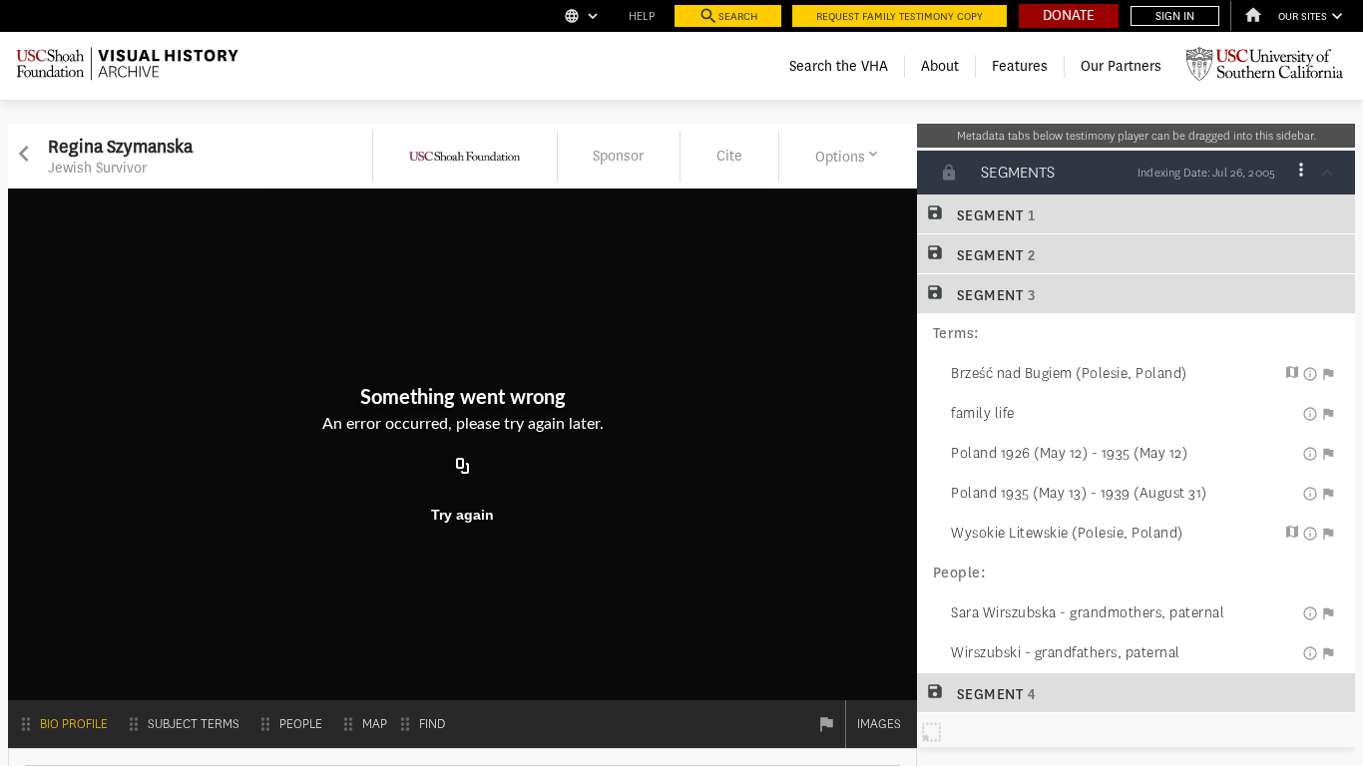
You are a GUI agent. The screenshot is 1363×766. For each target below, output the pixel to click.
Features (1020, 66)
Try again (462, 515)
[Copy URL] (463, 467)
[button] (847, 157)
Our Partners (1121, 66)
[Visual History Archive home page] (127, 66)
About (940, 66)
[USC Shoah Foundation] (465, 178)
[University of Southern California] (1264, 66)
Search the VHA (838, 66)
